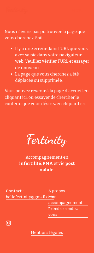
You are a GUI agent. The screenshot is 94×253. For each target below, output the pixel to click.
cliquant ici (16, 97)
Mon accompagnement (65, 200)
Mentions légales (47, 232)
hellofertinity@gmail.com (30, 197)
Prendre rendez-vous (64, 211)
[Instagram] (8, 223)
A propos (56, 191)
